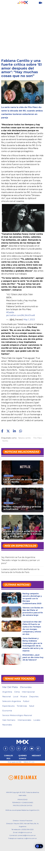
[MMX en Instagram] (18, 749)
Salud (31, 706)
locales (36, 720)
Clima (17, 692)
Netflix (5, 441)
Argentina (7, 692)
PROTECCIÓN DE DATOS (22, 805)
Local (15, 696)
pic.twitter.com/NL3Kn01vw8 (20, 315)
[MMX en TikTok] (25, 748)
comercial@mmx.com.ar (27, 835)
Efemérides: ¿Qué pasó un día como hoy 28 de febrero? (32, 657)
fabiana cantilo (24, 438)
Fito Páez (37, 438)
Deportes (33, 696)
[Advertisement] (22, 29)
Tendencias (22, 706)
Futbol (26, 701)
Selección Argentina (11, 701)
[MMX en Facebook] (5, 749)
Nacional (6, 696)
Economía (7, 711)
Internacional (28, 692)
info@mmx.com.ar (25, 832)
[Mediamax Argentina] (22, 778)
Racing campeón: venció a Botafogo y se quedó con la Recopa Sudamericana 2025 (32, 598)
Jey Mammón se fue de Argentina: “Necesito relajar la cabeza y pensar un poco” (20, 560)
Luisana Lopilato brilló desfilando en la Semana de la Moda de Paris (20, 570)
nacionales (7, 725)
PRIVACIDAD (23, 799)
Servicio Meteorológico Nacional (17, 715)
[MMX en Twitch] (38, 749)
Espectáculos (8, 706)
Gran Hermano (8, 720)
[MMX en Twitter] (12, 748)
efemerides (26, 687)
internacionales (24, 720)
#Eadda (10, 312)
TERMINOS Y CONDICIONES (22, 802)
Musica (23, 696)
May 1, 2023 (29, 319)
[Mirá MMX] (40, 3)
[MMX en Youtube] (31, 749)
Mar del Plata (10, 687)
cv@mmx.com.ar (30, 838)
